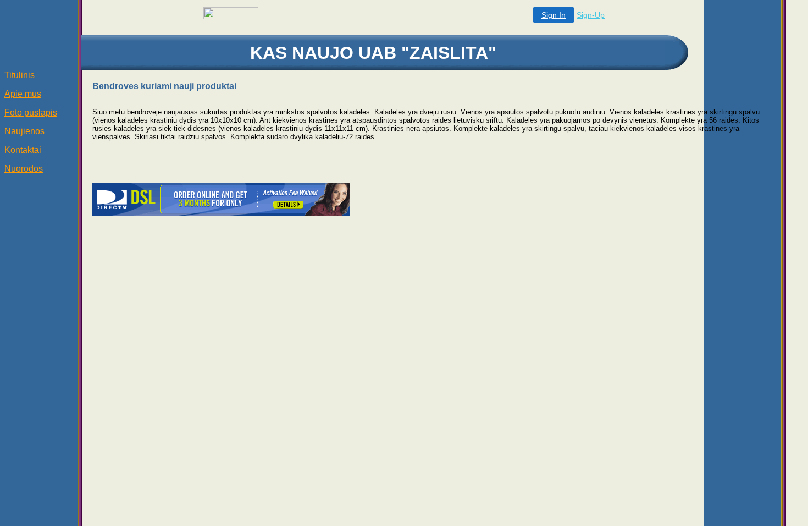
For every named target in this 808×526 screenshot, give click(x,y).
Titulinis (19, 75)
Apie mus (22, 93)
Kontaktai (22, 150)
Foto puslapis (30, 112)
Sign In (553, 14)
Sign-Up (591, 14)
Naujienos (24, 131)
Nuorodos (23, 168)
